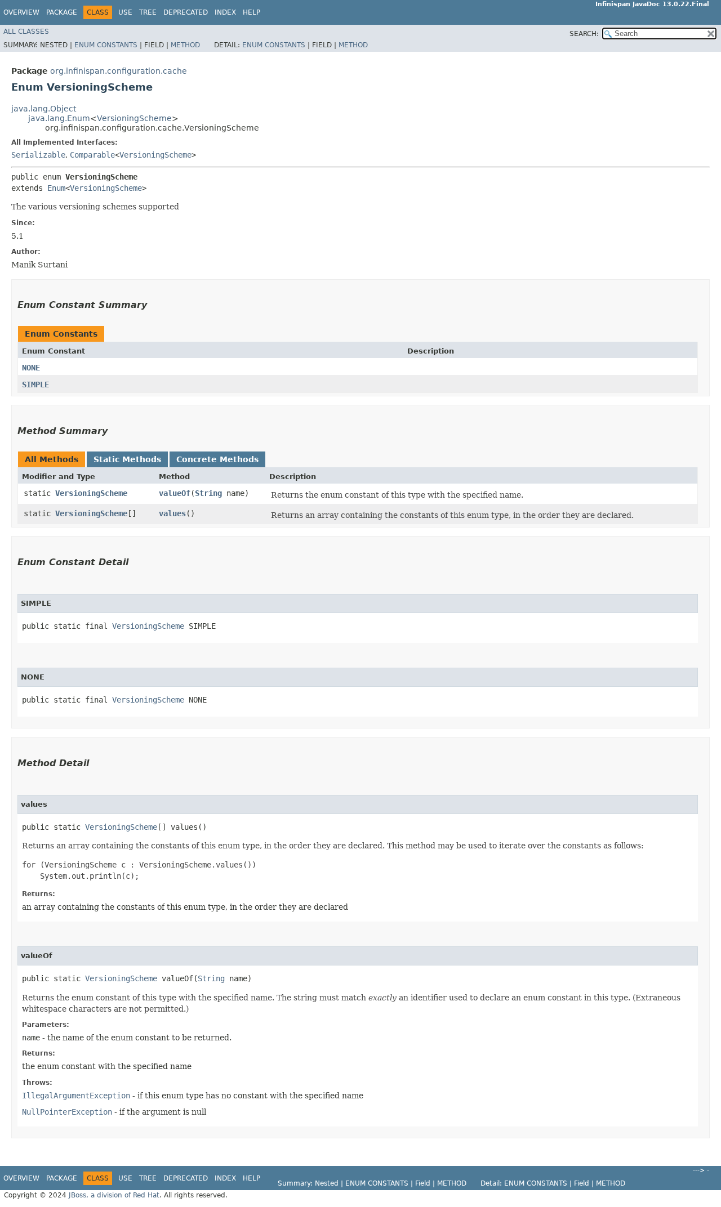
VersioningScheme (134, 118)
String (208, 493)
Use (125, 12)
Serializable (38, 154)
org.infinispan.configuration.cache (118, 70)
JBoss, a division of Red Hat (114, 1195)
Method (185, 45)
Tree (148, 12)
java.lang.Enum (59, 118)
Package (61, 12)
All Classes (26, 31)
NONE (31, 367)
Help (251, 12)
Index (225, 12)
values (172, 513)
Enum (56, 188)
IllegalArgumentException (76, 1095)
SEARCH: (584, 34)
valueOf (174, 493)
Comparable (92, 154)
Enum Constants (105, 45)
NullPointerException (67, 1111)
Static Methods (127, 459)
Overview (21, 12)
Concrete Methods (217, 459)
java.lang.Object (43, 108)
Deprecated (185, 12)
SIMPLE (35, 384)
